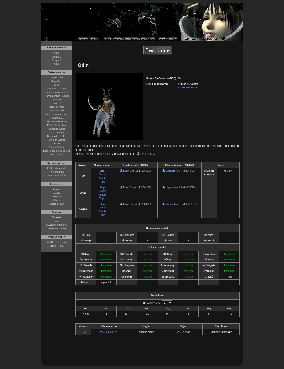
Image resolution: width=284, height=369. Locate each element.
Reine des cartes (56, 88)
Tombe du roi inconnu (56, 114)
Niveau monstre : (152, 302)
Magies (57, 200)
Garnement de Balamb (57, 96)
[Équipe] (168, 38)
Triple (102, 181)
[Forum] (190, 38)
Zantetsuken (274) (109, 332)
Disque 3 (56, 60)
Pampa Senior (56, 147)
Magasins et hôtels (57, 175)
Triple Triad (57, 77)
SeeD (57, 84)
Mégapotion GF (174, 170)
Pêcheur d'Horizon (57, 121)
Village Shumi (56, 132)
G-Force (56, 196)
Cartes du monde (56, 168)
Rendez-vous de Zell (56, 92)
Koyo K (57, 103)
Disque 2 (56, 56)
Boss (56, 221)
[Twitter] (223, 38)
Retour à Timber (56, 106)
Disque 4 (56, 64)
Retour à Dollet (57, 110)
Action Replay (56, 245)
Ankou (102, 174)
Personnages (56, 172)
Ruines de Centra (56, 136)
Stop (102, 170)
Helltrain (56, 143)
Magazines (57, 81)
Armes (56, 189)
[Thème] (46, 38)
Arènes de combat (57, 228)
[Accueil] (88, 38)
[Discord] (210, 38)
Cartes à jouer (56, 203)
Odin (229, 170)
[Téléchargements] (129, 38)
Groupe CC (56, 118)
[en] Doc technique (57, 242)
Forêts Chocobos (56, 125)
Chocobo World (56, 128)
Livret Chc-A (147, 153)
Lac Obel (56, 99)
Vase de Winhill (57, 140)
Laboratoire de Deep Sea (56, 150)
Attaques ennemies (56, 224)
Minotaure (56, 154)
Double (102, 178)
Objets (56, 192)
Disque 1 (56, 53)
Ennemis (56, 217)
